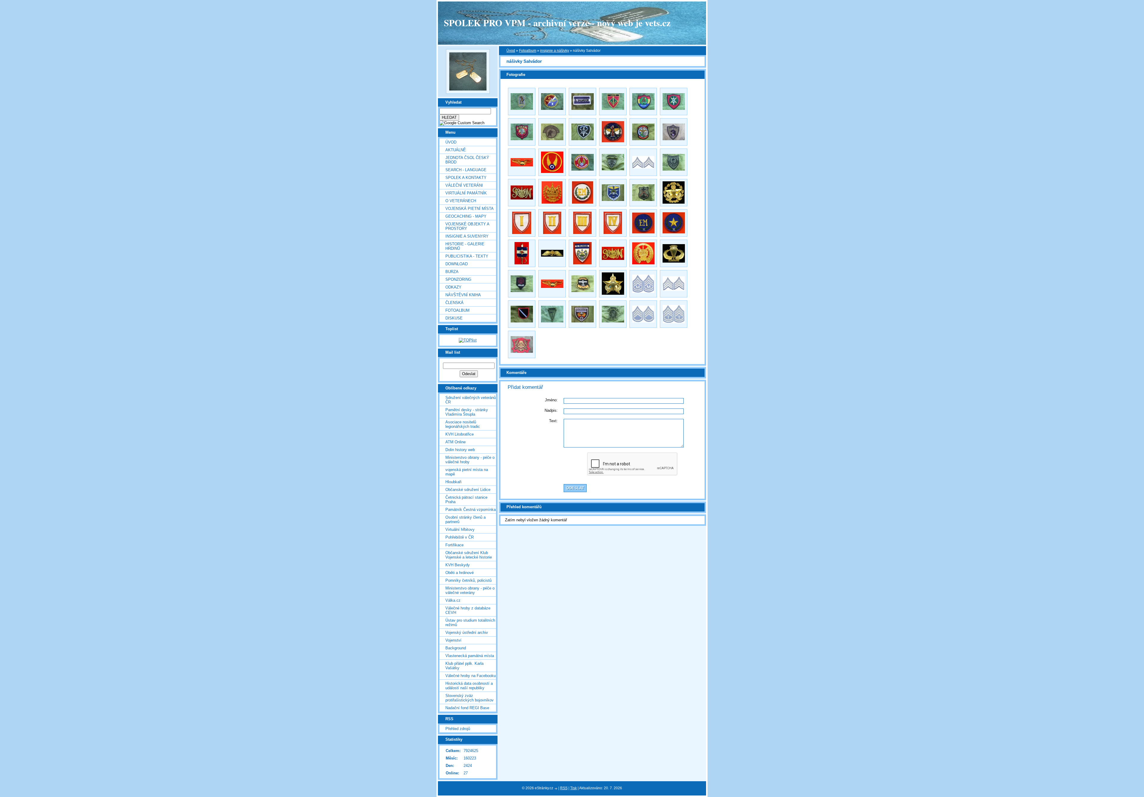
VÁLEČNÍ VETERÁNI (464, 185)
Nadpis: (551, 410)
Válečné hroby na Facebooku (470, 675)
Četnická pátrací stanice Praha (466, 499)
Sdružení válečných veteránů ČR (470, 399)
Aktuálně (455, 150)
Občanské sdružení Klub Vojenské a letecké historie (468, 554)
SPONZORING (458, 279)
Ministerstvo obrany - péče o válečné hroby (470, 459)
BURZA (451, 271)
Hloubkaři (453, 482)
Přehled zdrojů (457, 728)
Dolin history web (460, 449)
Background (455, 648)
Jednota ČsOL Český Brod (467, 159)
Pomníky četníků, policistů (468, 580)
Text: (553, 421)
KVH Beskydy (457, 565)
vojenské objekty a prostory (467, 226)
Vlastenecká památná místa (469, 655)
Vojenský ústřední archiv (466, 632)
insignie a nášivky (554, 50)
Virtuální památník (466, 193)
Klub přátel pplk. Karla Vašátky (464, 665)
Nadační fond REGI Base (467, 708)
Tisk (573, 788)
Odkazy (453, 287)
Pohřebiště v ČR (459, 537)
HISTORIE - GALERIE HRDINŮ (464, 246)
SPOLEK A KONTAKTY (465, 177)
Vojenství (453, 640)
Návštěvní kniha (463, 295)
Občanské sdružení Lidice (467, 489)
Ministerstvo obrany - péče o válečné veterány (470, 590)
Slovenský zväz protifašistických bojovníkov (469, 697)
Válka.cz (453, 600)
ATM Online (455, 442)
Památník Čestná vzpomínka (470, 509)
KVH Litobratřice (459, 434)
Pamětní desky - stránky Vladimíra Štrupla (466, 412)
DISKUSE (454, 318)
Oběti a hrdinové (459, 572)
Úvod (450, 142)
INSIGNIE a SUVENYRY (467, 236)
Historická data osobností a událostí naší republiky (469, 685)
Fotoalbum (457, 310)
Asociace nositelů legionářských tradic (462, 424)
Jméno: (551, 400)
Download (456, 264)
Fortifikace (454, 545)
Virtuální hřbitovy (460, 529)
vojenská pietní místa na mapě (466, 471)
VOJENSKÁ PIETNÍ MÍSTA (469, 208)
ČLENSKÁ (454, 302)
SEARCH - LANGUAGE (465, 170)
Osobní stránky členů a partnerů (465, 519)
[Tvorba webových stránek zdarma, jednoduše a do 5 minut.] (556, 788)
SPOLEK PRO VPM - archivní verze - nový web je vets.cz (557, 22)
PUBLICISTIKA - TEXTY (466, 256)
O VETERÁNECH (460, 201)
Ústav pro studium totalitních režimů (470, 622)
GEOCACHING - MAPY (465, 216)
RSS (564, 788)
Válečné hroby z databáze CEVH (467, 610)
